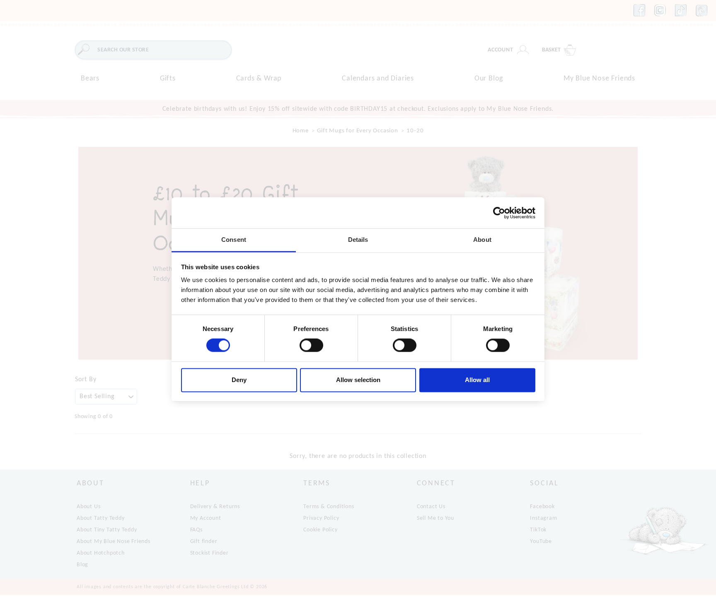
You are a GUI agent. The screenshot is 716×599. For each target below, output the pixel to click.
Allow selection (358, 379)
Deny (239, 379)
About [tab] (482, 239)
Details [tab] (358, 239)
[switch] (311, 345)
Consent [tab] (233, 239)
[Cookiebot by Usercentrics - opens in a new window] (499, 213)
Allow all (477, 379)
